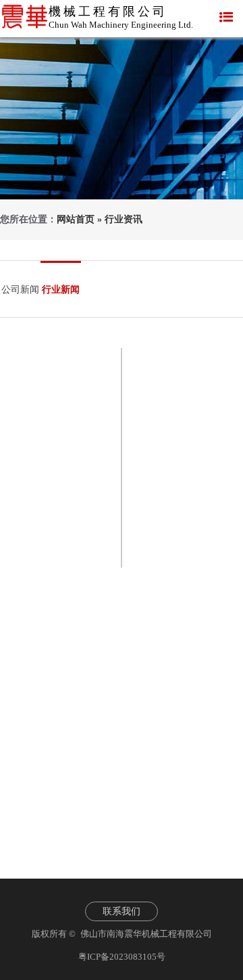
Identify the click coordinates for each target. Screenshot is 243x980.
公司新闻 (20, 290)
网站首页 (75, 219)
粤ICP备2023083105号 (121, 957)
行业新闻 (61, 290)
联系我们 (121, 911)
